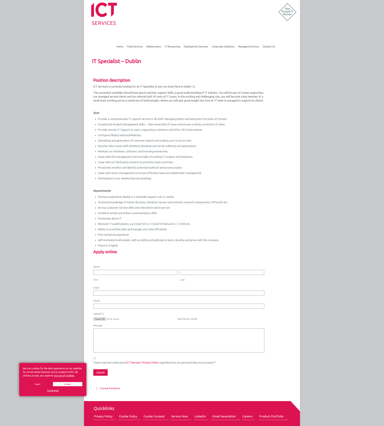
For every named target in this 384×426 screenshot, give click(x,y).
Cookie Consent (154, 416)
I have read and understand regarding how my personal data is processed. (154, 362)
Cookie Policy (128, 416)
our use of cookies (64, 375)
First (95, 279)
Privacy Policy (103, 416)
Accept (67, 384)
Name (96, 267)
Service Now (179, 416)
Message (97, 325)
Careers (247, 416)
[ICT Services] (104, 13)
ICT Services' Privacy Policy (142, 362)
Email (96, 288)
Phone (96, 301)
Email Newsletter (224, 416)
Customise (53, 390)
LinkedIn (200, 416)
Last (182, 279)
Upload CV (98, 314)
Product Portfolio (271, 416)
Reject (37, 384)
